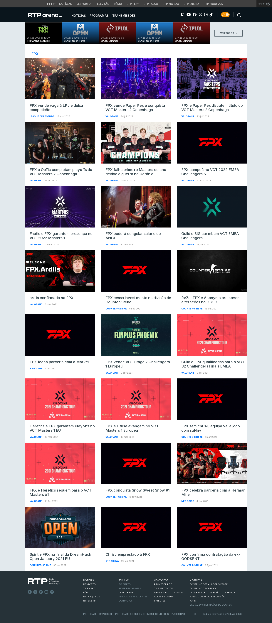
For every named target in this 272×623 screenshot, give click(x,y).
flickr (52, 592)
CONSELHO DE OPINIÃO (202, 588)
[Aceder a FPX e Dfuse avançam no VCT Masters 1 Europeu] (136, 399)
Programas (99, 15)
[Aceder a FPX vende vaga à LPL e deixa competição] (60, 78)
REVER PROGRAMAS (130, 588)
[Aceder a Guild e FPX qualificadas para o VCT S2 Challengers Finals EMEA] (212, 335)
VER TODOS (227, 33)
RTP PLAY (124, 580)
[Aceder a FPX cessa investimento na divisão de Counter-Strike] (136, 271)
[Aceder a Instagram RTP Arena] (206, 14)
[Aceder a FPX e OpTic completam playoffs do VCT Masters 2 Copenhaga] (60, 142)
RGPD (192, 600)
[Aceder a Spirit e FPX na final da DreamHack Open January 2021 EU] (60, 527)
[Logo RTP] (44, 581)
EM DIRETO (125, 584)
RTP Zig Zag (171, 3)
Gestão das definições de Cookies (210, 604)
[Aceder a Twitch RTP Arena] (182, 14)
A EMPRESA (195, 580)
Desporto (83, 3)
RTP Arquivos (213, 3)
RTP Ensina (191, 3)
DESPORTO (89, 584)
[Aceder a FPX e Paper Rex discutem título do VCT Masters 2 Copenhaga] (212, 78)
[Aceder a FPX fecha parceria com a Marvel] (60, 335)
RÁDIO (86, 592)
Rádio (118, 3)
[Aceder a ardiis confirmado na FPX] (60, 271)
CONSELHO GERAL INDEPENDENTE (208, 584)
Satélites (159, 600)
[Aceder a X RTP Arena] (200, 14)
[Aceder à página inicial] (48, 14)
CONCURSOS (126, 592)
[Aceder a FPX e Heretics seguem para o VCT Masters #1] (60, 463)
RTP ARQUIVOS (91, 596)
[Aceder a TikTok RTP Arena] (211, 14)
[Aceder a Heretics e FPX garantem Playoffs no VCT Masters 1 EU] (60, 399)
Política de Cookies (127, 614)
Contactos (126, 600)
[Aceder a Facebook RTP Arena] (194, 14)
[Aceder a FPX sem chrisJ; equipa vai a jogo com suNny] (212, 399)
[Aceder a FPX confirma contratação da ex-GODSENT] (212, 527)
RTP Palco (151, 3)
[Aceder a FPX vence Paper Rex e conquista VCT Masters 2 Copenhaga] (136, 78)
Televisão (102, 3)
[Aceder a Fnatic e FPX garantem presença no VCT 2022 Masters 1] (60, 207)
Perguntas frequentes (133, 596)
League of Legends (42, 116)
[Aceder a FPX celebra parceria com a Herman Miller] (212, 463)
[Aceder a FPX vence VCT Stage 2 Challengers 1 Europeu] (136, 335)
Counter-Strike (116, 308)
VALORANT (112, 116)
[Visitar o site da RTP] (51, 3)
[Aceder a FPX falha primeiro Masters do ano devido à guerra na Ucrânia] (136, 142)
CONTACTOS (161, 580)
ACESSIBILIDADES (164, 596)
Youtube (46, 592)
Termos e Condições (156, 614)
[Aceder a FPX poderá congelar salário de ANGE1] (136, 207)
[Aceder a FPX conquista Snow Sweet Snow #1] (136, 463)
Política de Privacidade (98, 614)
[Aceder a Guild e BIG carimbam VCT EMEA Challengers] (212, 207)
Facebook (30, 592)
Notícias (65, 3)
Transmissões (124, 15)
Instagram (41, 592)
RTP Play (133, 3)
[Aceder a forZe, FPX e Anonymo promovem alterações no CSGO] (212, 271)
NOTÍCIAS (88, 580)
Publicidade (179, 614)
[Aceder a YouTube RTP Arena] (188, 14)
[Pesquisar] (237, 14)
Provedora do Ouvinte (168, 592)
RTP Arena (112, 561)
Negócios (36, 368)
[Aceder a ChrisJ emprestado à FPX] (136, 527)
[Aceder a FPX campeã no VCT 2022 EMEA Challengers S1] (212, 142)
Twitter (35, 592)
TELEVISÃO (89, 588)
